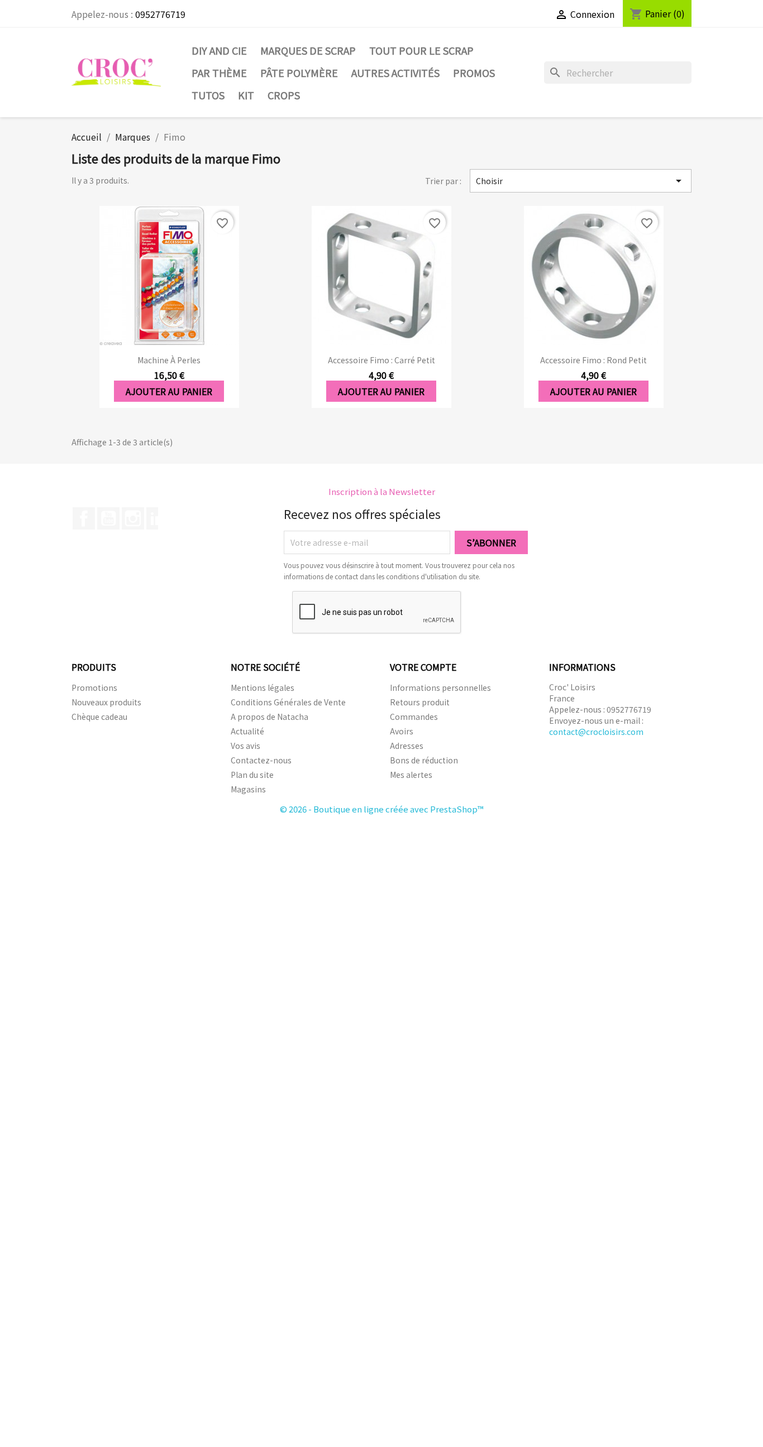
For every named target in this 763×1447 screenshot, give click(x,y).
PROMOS (474, 72)
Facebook (84, 518)
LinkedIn (157, 518)
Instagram (133, 518)
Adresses (406, 745)
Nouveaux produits (106, 702)
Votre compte (423, 667)
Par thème (219, 72)
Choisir (581, 181)
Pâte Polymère (299, 72)
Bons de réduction (424, 760)
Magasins (248, 789)
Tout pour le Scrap (421, 50)
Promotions (94, 687)
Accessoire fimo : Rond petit (593, 360)
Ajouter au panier (169, 391)
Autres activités (395, 72)
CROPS (284, 95)
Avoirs (401, 731)
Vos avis (245, 745)
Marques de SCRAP (308, 50)
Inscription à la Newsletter (381, 491)
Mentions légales (262, 687)
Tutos (208, 95)
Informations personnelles (440, 687)
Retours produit (420, 702)
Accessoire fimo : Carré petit (381, 360)
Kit (246, 95)
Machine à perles (169, 360)
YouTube (108, 518)
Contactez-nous (261, 760)
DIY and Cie (219, 50)
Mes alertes (411, 774)
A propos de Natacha (269, 716)
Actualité (247, 731)
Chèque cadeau (99, 716)
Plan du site (252, 774)
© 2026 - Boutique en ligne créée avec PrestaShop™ (382, 809)
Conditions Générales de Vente (288, 702)
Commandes (414, 716)
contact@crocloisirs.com (596, 731)
